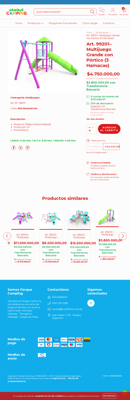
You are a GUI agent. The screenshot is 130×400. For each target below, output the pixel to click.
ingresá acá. (58, 378)
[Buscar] (92, 11)
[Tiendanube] (112, 376)
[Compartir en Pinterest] (27, 149)
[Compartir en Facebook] (14, 149)
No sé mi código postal (96, 152)
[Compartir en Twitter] (21, 149)
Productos (34, 23)
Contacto (109, 23)
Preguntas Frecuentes (63, 23)
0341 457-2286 (60, 303)
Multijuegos (102, 32)
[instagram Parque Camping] (4, 2)
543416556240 (59, 297)
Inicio (18, 23)
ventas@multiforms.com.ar (67, 309)
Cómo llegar (90, 23)
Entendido (109, 396)
